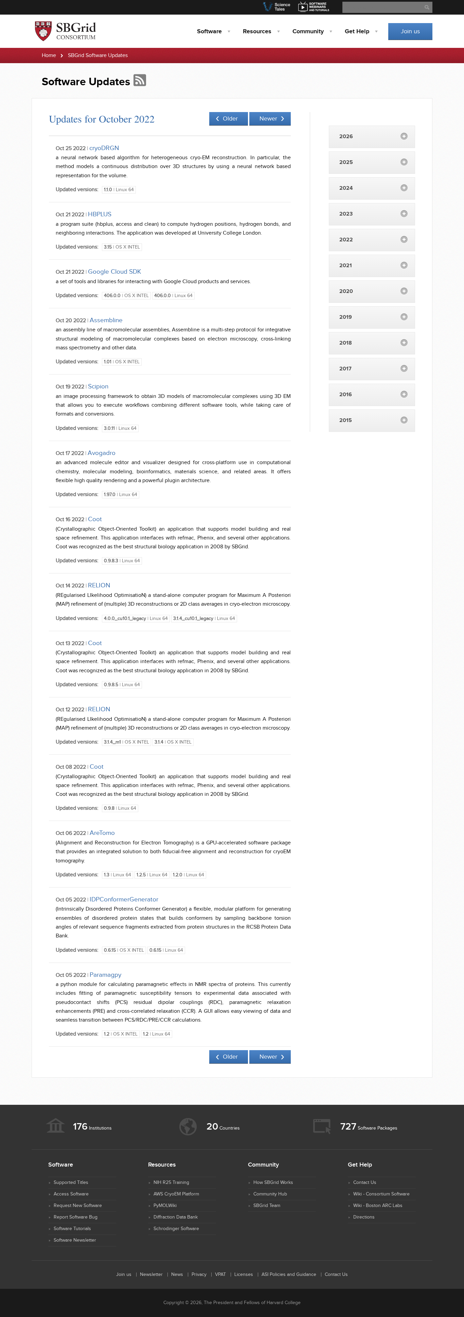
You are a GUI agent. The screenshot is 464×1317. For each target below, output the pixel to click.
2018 (345, 343)
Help (357, 31)
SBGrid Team (266, 1205)
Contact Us (364, 1182)
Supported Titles (71, 1182)
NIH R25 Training (171, 1182)
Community (308, 31)
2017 (345, 369)
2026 (346, 136)
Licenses (243, 1274)
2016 (345, 394)
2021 (345, 265)
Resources (257, 31)
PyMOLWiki (165, 1205)
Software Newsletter (75, 1240)
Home (49, 55)
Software (209, 31)
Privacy (199, 1274)
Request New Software (78, 1205)
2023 (346, 214)
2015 (345, 420)
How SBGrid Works (273, 1182)
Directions (364, 1217)
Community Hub (270, 1194)
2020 (346, 291)
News (177, 1274)
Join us (410, 31)
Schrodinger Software (176, 1228)
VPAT (220, 1274)
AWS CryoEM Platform (176, 1194)
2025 (346, 162)
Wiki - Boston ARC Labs (378, 1205)
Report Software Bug (75, 1217)
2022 (346, 240)
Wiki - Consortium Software (381, 1194)
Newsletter (151, 1274)
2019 (345, 317)
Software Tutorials (72, 1228)
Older (230, 118)
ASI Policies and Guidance (289, 1274)
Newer (268, 118)
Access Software (71, 1194)
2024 (346, 188)
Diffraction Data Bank (176, 1217)
